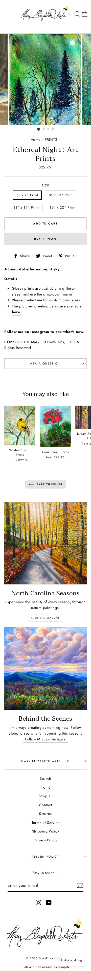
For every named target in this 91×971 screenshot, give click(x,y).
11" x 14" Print (26, 207)
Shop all (46, 796)
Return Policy (45, 857)
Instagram (39, 331)
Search (45, 778)
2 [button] (44, 129)
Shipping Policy (45, 831)
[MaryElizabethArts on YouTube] (49, 902)
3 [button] (48, 129)
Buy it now (45, 239)
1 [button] (38, 129)
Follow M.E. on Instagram (46, 739)
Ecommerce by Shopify (52, 967)
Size (45, 185)
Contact (45, 804)
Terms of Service (46, 822)
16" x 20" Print (63, 207)
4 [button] (53, 129)
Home (35, 139)
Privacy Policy (45, 840)
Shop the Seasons (45, 617)
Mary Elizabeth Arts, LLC (45, 761)
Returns (45, 813)
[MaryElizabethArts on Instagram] (38, 902)
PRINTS (51, 139)
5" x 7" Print (27, 195)
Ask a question (45, 363)
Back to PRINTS (49, 484)
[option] (45, 79)
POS (25, 967)
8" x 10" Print (61, 195)
